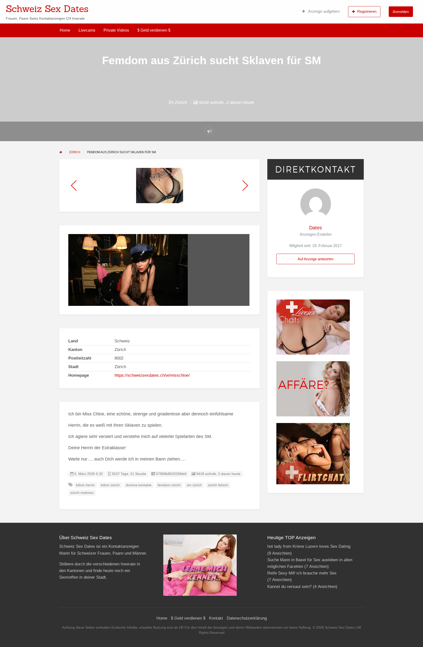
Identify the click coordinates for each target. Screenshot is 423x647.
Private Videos (116, 30)
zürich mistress (82, 493)
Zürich (181, 102)
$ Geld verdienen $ (153, 30)
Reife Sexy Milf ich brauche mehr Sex (302, 573)
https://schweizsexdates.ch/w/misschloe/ (152, 375)
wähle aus (243, 7)
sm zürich (194, 485)
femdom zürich (169, 485)
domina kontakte (139, 485)
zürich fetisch (218, 485)
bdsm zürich (110, 485)
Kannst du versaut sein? (289, 586)
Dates (315, 227)
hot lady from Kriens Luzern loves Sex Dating (308, 546)
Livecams (87, 30)
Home (65, 30)
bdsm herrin (85, 485)
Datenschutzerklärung (247, 618)
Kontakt (216, 618)
